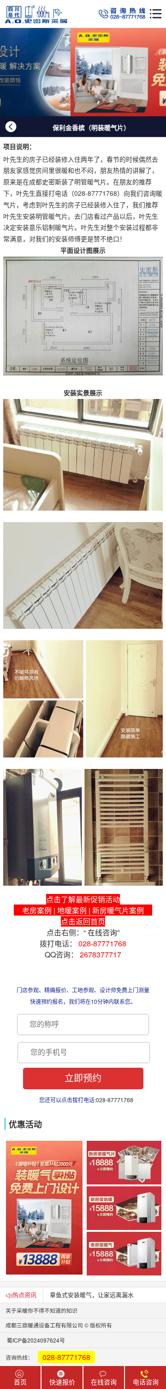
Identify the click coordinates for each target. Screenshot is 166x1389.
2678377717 (100, 954)
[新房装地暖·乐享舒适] (83, 72)
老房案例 (37, 910)
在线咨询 (102, 932)
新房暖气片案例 (118, 910)
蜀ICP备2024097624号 (32, 1340)
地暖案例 (72, 910)
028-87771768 (102, 943)
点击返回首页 (83, 921)
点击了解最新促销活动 (83, 899)
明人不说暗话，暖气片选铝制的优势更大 (104, 1294)
